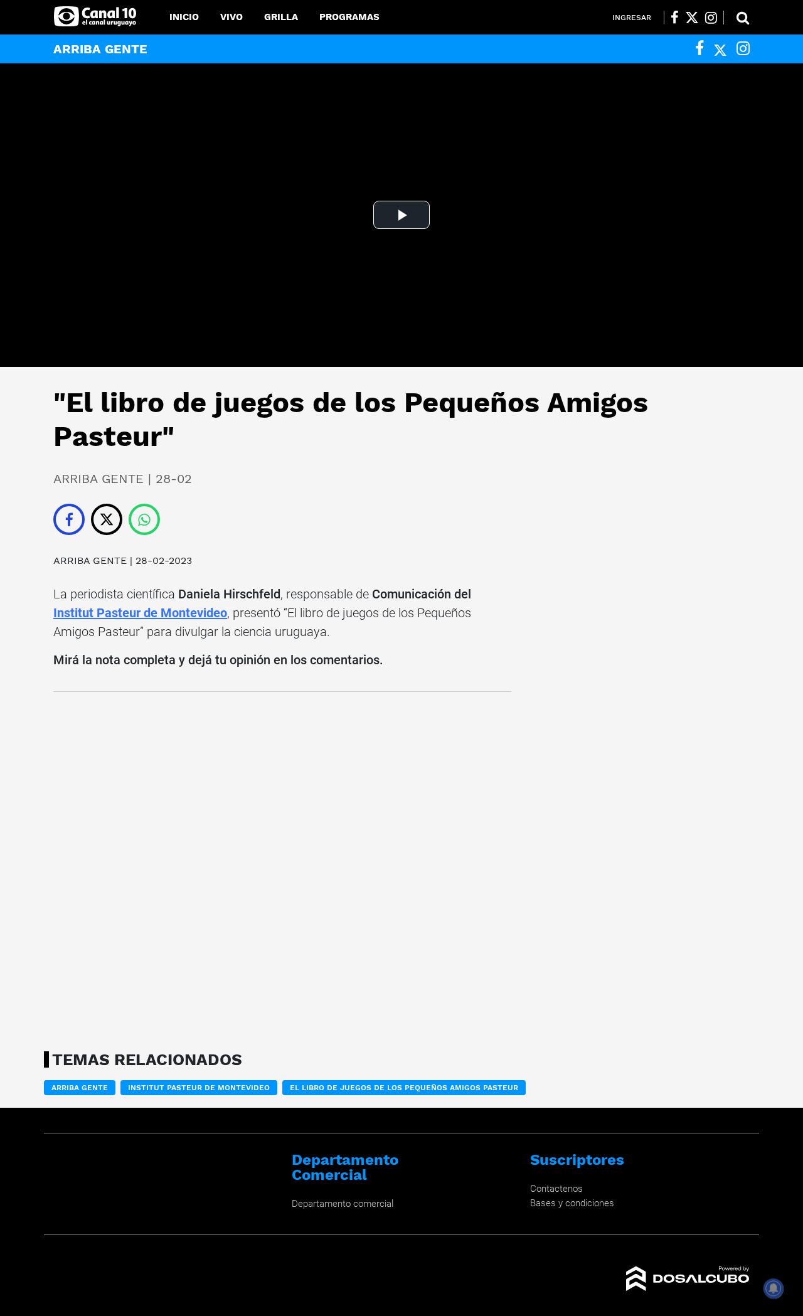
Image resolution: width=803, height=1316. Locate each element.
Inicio (184, 17)
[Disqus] (282, 867)
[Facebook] (699, 49)
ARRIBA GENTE (90, 560)
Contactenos (556, 1188)
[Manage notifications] (773, 1288)
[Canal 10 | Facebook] (674, 17)
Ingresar (631, 17)
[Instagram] (743, 49)
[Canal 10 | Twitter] (692, 17)
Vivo (231, 17)
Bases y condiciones (572, 1203)
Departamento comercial (342, 1203)
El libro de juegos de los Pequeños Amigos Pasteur (404, 1087)
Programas (349, 17)
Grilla (281, 17)
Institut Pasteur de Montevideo (140, 612)
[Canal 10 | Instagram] (711, 17)
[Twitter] (720, 49)
